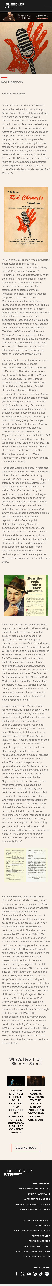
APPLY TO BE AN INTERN (36, 1257)
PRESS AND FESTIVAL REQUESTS (32, 1231)
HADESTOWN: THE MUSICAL (34, 1189)
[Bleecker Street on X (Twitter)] (23, 1275)
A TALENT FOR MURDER (37, 1199)
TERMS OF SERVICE (39, 1241)
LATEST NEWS (42, 1225)
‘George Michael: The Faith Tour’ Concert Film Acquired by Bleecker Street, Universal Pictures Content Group (16, 1111)
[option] (16, 1106)
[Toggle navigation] (47, 6)
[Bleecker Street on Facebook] (17, 1275)
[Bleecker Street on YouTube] (29, 1275)
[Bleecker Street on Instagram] (35, 1275)
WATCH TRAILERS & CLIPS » (35, 1209)
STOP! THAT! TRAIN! (39, 1194)
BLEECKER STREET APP (37, 1246)
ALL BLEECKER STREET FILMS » (33, 1204)
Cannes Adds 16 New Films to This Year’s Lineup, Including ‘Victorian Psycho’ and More (35, 1105)
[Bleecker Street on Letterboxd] (47, 1274)
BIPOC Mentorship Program (33, 1252)
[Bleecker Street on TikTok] (41, 1275)
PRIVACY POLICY (41, 1236)
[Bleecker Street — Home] (14, 6)
